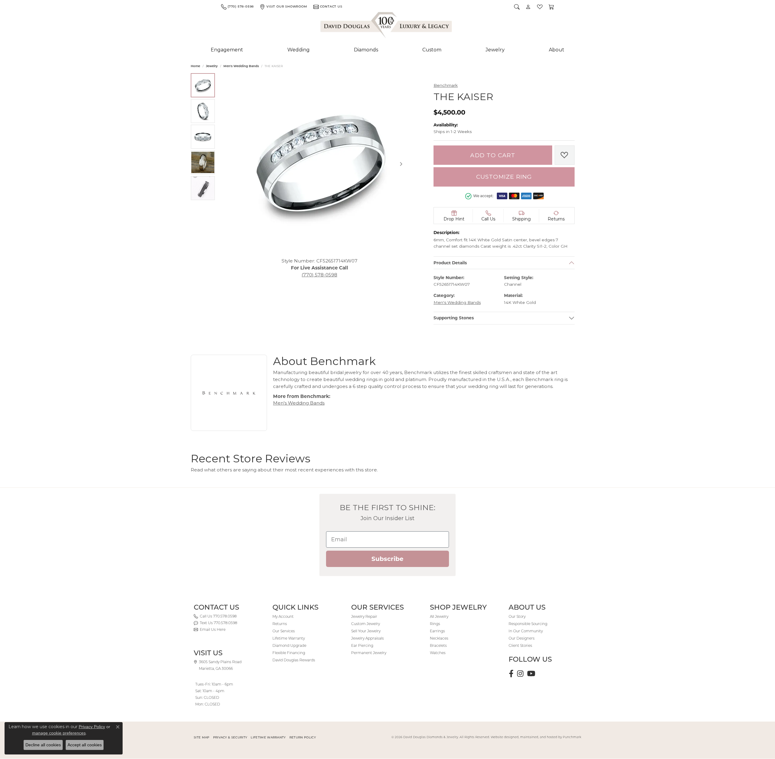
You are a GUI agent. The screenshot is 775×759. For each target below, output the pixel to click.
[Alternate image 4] (203, 162)
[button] (516, 6)
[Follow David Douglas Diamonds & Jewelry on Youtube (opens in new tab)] (531, 674)
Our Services (283, 631)
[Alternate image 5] (203, 188)
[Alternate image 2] (203, 111)
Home (195, 66)
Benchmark (446, 85)
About (556, 50)
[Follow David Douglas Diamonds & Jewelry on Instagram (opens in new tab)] (520, 674)
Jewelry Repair (364, 616)
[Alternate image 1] (203, 85)
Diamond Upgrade (289, 645)
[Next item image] (401, 164)
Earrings (437, 631)
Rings (435, 623)
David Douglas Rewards (293, 660)
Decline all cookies (43, 744)
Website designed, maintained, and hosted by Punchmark (536, 737)
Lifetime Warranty (288, 638)
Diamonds (366, 50)
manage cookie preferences (59, 733)
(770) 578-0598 (319, 274)
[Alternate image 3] (203, 137)
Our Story (517, 616)
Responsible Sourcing (528, 623)
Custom (431, 50)
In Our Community (526, 631)
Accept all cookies (85, 744)
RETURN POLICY (302, 737)
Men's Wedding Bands (241, 66)
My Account (283, 616)
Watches (438, 652)
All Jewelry (439, 616)
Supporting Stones (454, 318)
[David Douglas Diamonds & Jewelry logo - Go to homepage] (386, 26)
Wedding (298, 50)
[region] (319, 164)
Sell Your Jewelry (366, 631)
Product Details (450, 262)
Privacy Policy (92, 726)
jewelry (212, 66)
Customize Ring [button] (504, 176)
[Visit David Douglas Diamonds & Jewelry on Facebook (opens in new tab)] (511, 674)
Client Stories (520, 645)
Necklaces (439, 638)
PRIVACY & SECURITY (230, 737)
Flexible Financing (288, 652)
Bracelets (438, 645)
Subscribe (387, 558)
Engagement (227, 50)
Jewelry (495, 50)
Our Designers (522, 638)
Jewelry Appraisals (367, 638)
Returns (279, 623)
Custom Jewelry (365, 623)
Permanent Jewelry (368, 652)
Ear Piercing (362, 645)
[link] (237, 6)
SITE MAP (201, 737)
